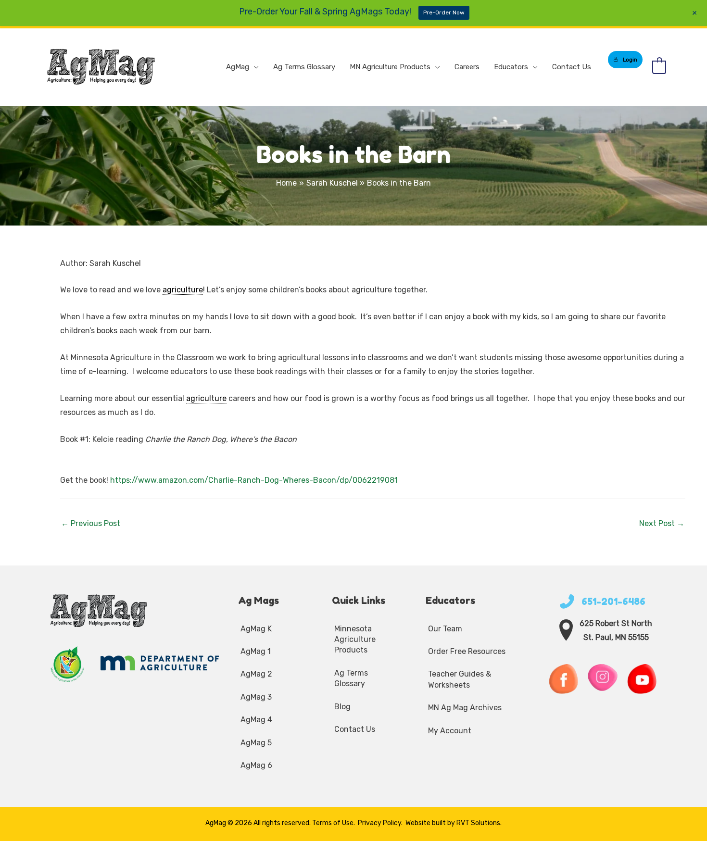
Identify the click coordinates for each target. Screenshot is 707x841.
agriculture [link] (183, 289)
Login (630, 59)
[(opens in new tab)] (67, 663)
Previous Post (90, 523)
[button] (254, 67)
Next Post (661, 523)
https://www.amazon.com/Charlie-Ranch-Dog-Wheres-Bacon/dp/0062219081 (254, 480)
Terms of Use (333, 823)
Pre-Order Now (444, 12)
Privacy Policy (379, 823)
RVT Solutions (478, 823)
